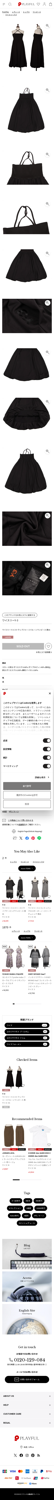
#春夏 (4, 811)
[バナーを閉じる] (50, 693)
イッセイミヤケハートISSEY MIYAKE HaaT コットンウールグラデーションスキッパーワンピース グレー (40, 982)
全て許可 (27, 786)
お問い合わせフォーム (29, 1379)
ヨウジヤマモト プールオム (26, 1031)
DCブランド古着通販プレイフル (30, 1494)
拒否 (27, 804)
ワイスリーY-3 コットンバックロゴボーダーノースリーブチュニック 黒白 (39, 911)
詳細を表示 (40, 777)
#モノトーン (14, 811)
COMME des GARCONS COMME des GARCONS (39, 1154)
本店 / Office (29, 1447)
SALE (14, 901)
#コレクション (15, 1208)
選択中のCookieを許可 (27, 795)
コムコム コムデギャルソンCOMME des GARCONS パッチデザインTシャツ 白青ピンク (39, 1162)
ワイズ (26, 1025)
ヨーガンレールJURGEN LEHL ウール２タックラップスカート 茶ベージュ (13, 1159)
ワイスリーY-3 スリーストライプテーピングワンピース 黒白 (14, 911)
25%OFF (22, 901)
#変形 (26, 1215)
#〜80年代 (16, 1200)
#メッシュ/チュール (27, 1223)
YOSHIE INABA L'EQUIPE (12, 974)
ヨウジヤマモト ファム (26, 1038)
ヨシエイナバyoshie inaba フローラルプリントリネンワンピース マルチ (14, 980)
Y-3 (3, 905)
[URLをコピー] (15, 838)
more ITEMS (26, 868)
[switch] (47, 749)
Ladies (8, 637)
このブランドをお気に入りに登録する (19, 615)
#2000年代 (41, 1208)
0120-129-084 (29, 1360)
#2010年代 (14, 1215)
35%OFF (22, 1149)
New (4, 947)
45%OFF (48, 901)
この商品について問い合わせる (20, 820)
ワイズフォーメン (26, 1044)
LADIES (6, 901)
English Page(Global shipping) (30, 831)
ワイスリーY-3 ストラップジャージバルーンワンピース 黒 (14, 1098)
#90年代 (39, 1200)
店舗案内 (22, 824)
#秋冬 (28, 1200)
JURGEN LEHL (8, 1153)
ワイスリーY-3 (10, 620)
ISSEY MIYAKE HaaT (37, 974)
